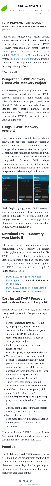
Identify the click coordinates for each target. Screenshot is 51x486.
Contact (20, 11)
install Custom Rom (24, 59)
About (46, 11)
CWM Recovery (19, 55)
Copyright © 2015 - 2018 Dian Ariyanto (25, 484)
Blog (12, 11)
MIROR (10, 284)
